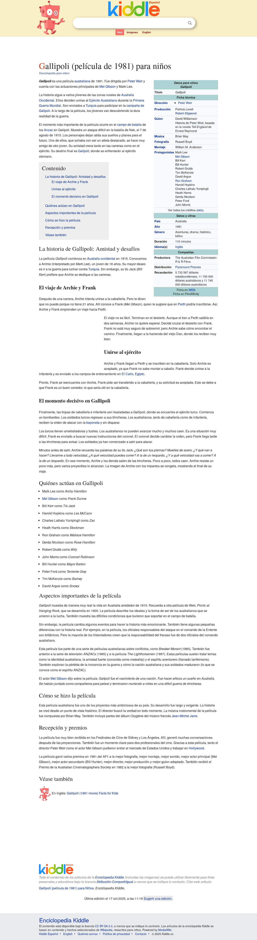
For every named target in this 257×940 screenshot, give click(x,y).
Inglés (179, 247)
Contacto (141, 934)
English (146, 32)
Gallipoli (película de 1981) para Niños (66, 888)
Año (157, 226)
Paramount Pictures (188, 267)
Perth (182, 304)
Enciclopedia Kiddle (109, 877)
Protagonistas (164, 152)
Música (159, 136)
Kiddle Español (48, 934)
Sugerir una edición (158, 898)
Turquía (91, 105)
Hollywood (196, 748)
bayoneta (93, 422)
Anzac (48, 130)
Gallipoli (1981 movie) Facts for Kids (92, 793)
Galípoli (83, 151)
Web (119, 32)
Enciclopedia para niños (54, 73)
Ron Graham (183, 180)
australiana (82, 81)
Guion (158, 119)
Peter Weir (185, 103)
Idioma (159, 247)
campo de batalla (129, 124)
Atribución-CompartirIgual (115, 881)
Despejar (181, 23)
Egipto (139, 373)
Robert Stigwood (186, 113)
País (157, 221)
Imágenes (132, 32)
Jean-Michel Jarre (184, 716)
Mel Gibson (182, 156)
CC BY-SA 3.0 (103, 926)
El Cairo (127, 373)
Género (159, 232)
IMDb (200, 210)
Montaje (159, 147)
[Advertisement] (128, 48)
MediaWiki (164, 930)
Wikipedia (106, 930)
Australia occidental (101, 258)
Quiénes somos (88, 934)
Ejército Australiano (103, 100)
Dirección (161, 103)
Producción (162, 109)
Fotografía (161, 142)
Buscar (190, 22)
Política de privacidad (116, 934)
